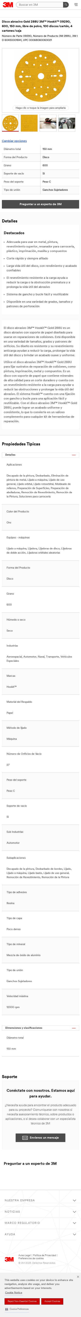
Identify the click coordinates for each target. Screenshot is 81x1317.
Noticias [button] (12, 1212)
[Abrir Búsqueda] (76, 4)
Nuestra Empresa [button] (20, 1200)
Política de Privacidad (44, 1255)
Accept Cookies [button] (52, 1301)
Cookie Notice (13, 1292)
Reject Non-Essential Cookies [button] (22, 1301)
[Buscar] (66, 5)
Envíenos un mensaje (44, 1137)
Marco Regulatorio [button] (22, 1223)
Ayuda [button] (10, 1234)
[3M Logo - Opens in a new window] (8, 5)
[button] (17, 1309)
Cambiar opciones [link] (14, 141)
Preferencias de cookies (31, 1258)
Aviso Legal (24, 1255)
